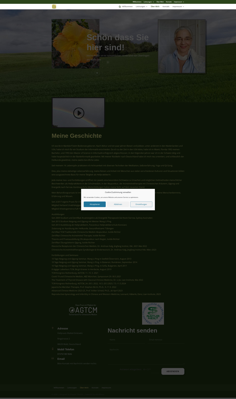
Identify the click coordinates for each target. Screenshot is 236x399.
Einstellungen (141, 204)
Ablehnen (118, 204)
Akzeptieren (95, 204)
